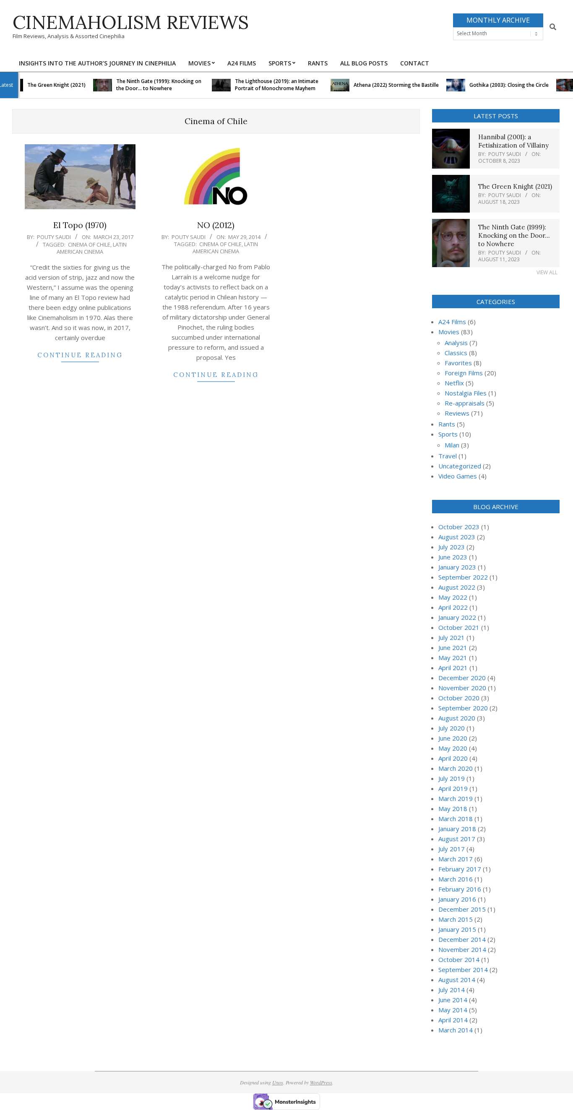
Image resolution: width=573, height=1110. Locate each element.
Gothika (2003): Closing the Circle (497, 84)
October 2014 (458, 959)
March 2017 (455, 859)
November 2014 (462, 949)
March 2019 (455, 798)
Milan (452, 445)
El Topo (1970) (80, 225)
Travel (447, 456)
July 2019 (451, 778)
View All (547, 272)
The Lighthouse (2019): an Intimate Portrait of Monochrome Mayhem (265, 85)
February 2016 (459, 889)
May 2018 (452, 808)
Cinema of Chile (89, 244)
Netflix (454, 383)
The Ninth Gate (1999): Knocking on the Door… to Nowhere (147, 85)
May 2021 (452, 657)
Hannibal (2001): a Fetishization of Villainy (513, 141)
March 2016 (455, 879)
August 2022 (456, 587)
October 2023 (458, 527)
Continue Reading (80, 355)
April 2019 (453, 788)
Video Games (457, 476)
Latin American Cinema (92, 248)
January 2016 (457, 899)
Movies (448, 332)
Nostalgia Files (466, 393)
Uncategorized (459, 466)
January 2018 (457, 828)
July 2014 (451, 989)
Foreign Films (464, 373)
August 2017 (456, 838)
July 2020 (451, 728)
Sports (448, 434)
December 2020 (462, 677)
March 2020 (455, 768)
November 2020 (462, 688)
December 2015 (462, 909)
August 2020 (456, 718)
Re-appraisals (464, 403)
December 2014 (462, 939)
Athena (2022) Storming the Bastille (384, 84)
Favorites (458, 363)
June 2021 (452, 647)
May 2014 (452, 1010)
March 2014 (455, 1030)
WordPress (321, 1082)
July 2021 (451, 637)
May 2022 (452, 597)
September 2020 (463, 708)
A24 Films (452, 321)
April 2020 (453, 758)
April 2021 (453, 667)
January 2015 (457, 929)
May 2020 (452, 748)
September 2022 (463, 577)
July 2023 (451, 547)
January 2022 (457, 617)
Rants (446, 424)
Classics (456, 352)
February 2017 (459, 869)
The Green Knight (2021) (45, 84)
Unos (277, 1082)
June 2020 (452, 738)
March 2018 (455, 818)
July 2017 (451, 849)
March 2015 (455, 919)
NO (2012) (215, 225)
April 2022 (453, 607)
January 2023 (457, 567)
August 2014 (456, 979)
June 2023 (452, 557)
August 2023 (456, 537)
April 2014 (453, 1020)
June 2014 (452, 1000)
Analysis (456, 342)
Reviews (457, 413)
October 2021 (458, 627)
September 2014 (463, 969)
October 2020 (458, 698)
